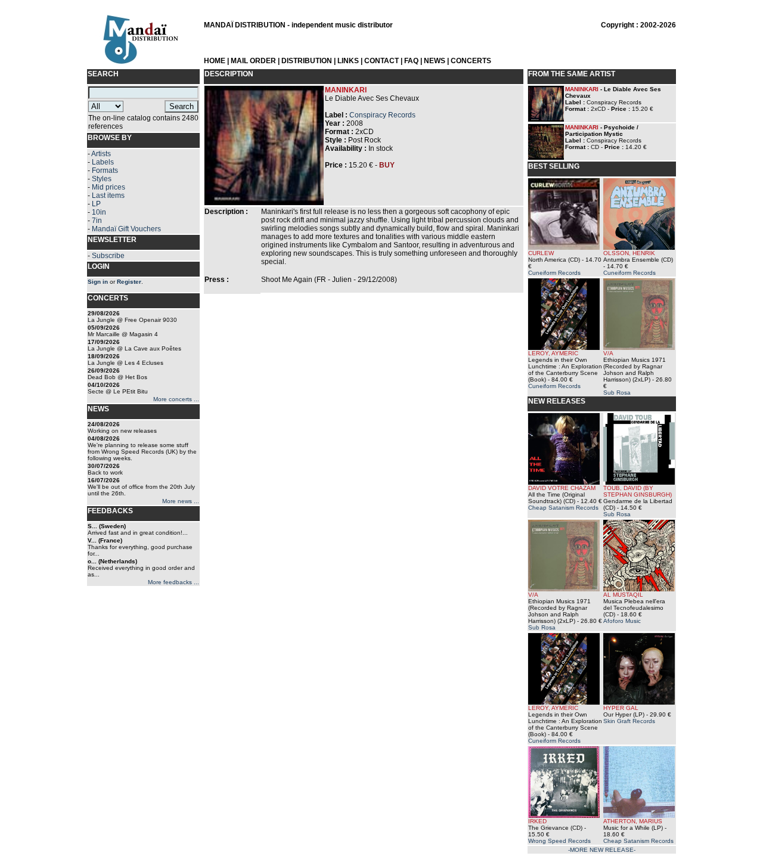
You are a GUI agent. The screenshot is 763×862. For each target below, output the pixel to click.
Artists (101, 154)
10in (99, 212)
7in (97, 220)
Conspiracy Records (382, 115)
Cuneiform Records (554, 272)
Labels (103, 162)
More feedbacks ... (173, 582)
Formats (105, 170)
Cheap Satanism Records (563, 507)
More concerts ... (176, 399)
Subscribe (108, 256)
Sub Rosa (617, 392)
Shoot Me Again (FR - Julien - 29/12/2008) (329, 279)
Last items (108, 195)
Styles (101, 179)
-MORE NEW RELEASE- (601, 850)
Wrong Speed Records (559, 841)
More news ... (180, 501)
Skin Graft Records (629, 721)
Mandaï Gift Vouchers (126, 229)
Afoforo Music (622, 621)
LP (96, 204)
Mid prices (108, 187)
